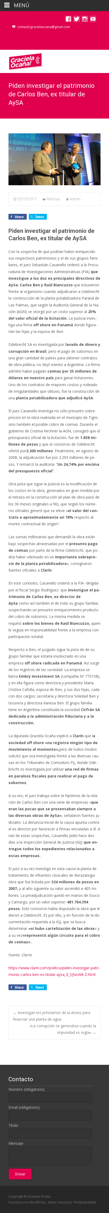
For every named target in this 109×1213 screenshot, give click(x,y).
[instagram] (84, 20)
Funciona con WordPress (27, 1202)
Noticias (53, 198)
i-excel (62, 1202)
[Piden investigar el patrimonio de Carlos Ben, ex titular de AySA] (54, 159)
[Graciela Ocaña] (21, 60)
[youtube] (93, 20)
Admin (75, 198)
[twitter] (76, 20)
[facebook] (68, 20)
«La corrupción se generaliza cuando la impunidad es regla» (62, 1029)
